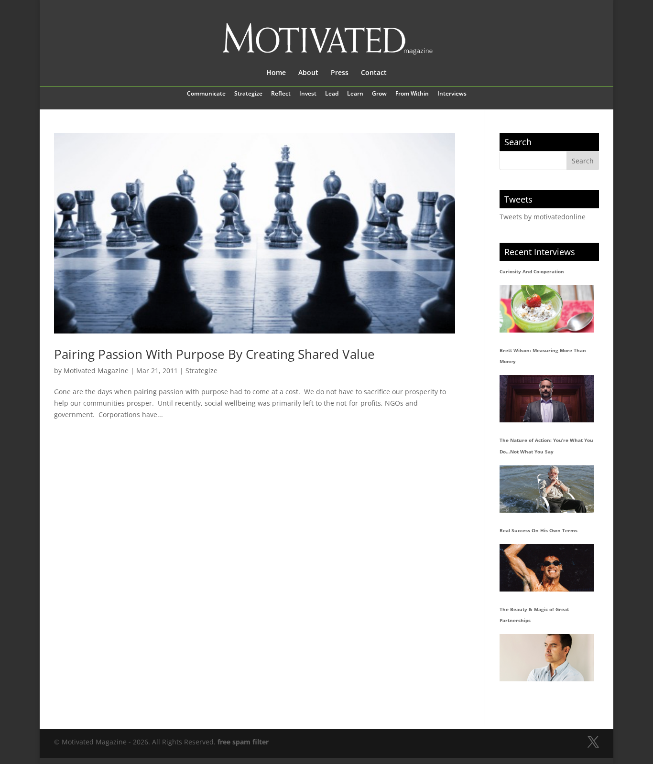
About (308, 73)
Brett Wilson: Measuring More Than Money (543, 356)
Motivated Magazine (96, 370)
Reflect (281, 94)
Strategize (248, 94)
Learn (355, 94)
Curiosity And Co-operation (532, 271)
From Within (412, 94)
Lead (331, 94)
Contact (374, 73)
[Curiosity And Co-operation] (547, 309)
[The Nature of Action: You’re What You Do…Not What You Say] (547, 489)
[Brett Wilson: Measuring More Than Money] (547, 398)
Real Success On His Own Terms (538, 530)
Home (276, 73)
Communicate (206, 94)
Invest (307, 94)
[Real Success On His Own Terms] (547, 568)
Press (339, 73)
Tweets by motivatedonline (543, 216)
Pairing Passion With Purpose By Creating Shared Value (214, 354)
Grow (379, 94)
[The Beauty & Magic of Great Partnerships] (547, 657)
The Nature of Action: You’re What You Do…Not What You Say (546, 446)
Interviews (452, 94)
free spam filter (243, 741)
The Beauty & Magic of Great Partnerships (534, 615)
